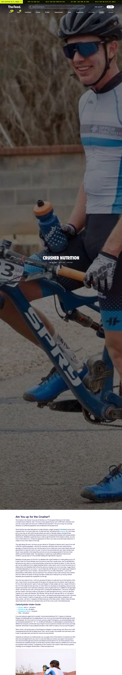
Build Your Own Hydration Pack (34, 1)
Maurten (20, 607)
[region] (61, 2)
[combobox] (57, 7)
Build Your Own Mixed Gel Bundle (84, 1)
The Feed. (54, 262)
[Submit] (30, 7)
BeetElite (62, 531)
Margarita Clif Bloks (24, 611)
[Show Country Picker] (21, 2)
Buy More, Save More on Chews (59, 1)
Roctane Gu (21, 609)
